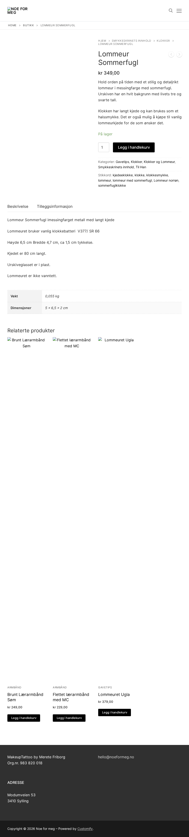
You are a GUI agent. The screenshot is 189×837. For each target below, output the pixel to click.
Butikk (28, 25)
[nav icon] (179, 10)
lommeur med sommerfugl (132, 180)
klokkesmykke (157, 175)
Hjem (102, 40)
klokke (140, 175)
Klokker (163, 40)
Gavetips (122, 162)
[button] (23, 718)
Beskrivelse (17, 206)
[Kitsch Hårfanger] (179, 55)
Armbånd (14, 687)
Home (12, 25)
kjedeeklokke (123, 175)
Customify (85, 829)
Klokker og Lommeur (159, 162)
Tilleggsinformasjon (55, 206)
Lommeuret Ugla (114, 694)
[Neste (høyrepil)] (181, 418)
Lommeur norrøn (166, 180)
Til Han (141, 167)
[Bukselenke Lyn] (171, 55)
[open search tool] (171, 11)
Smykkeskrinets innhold (131, 40)
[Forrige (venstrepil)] (8, 418)
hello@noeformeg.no (116, 757)
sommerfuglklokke (112, 185)
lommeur (104, 180)
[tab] (17, 207)
